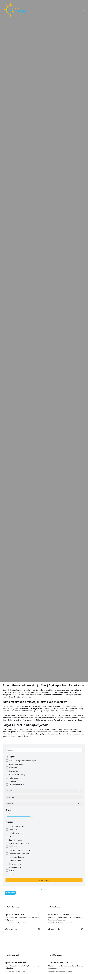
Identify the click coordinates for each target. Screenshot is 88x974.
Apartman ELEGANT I (15, 914)
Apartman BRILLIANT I (16, 962)
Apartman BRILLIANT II (59, 962)
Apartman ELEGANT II (59, 914)
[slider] (6, 816)
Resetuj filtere (44, 880)
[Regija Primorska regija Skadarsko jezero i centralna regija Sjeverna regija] (44, 791)
